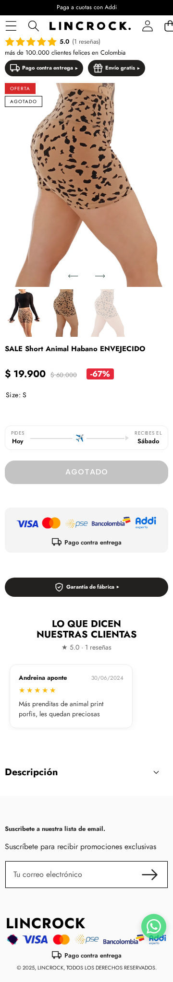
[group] (24, 313)
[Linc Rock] (90, 26)
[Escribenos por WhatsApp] (153, 926)
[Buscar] (33, 26)
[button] (73, 275)
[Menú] (11, 26)
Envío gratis (120, 67)
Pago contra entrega (47, 67)
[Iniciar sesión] (147, 26)
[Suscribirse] (149, 874)
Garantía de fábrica (90, 587)
